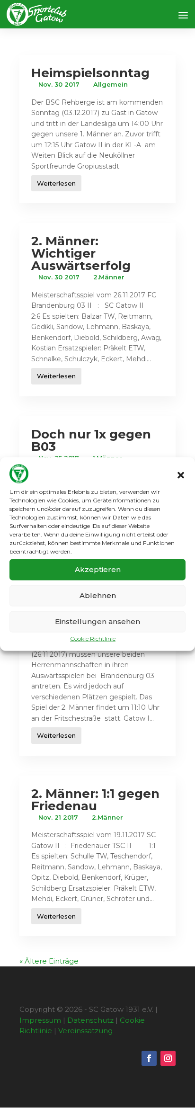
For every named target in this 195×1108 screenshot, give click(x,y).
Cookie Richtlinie (92, 638)
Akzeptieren (98, 569)
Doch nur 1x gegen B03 (91, 440)
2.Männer (108, 277)
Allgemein (110, 84)
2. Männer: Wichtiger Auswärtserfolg (81, 253)
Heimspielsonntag (90, 72)
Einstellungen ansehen (97, 621)
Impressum (40, 1020)
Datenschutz (90, 1020)
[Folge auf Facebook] (149, 1058)
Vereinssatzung (85, 1030)
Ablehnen (98, 595)
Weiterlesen (56, 183)
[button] (181, 475)
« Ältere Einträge (49, 960)
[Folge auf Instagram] (168, 1058)
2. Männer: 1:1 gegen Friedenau (95, 799)
